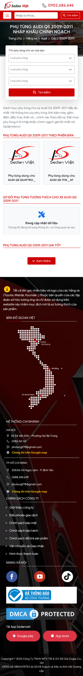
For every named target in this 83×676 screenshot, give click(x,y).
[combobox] (42, 58)
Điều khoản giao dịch (23, 515)
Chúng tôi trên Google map (29, 452)
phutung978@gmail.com (27, 447)
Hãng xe (31, 38)
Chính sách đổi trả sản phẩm (28, 538)
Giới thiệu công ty (21, 507)
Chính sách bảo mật (23, 523)
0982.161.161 (19, 441)
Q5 (53, 38)
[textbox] (39, 58)
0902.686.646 (61, 5)
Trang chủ (15, 38)
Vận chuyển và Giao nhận (26, 546)
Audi (44, 38)
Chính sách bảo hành (23, 531)
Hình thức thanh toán (23, 554)
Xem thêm (43, 261)
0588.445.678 (20, 477)
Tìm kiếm (72, 15)
